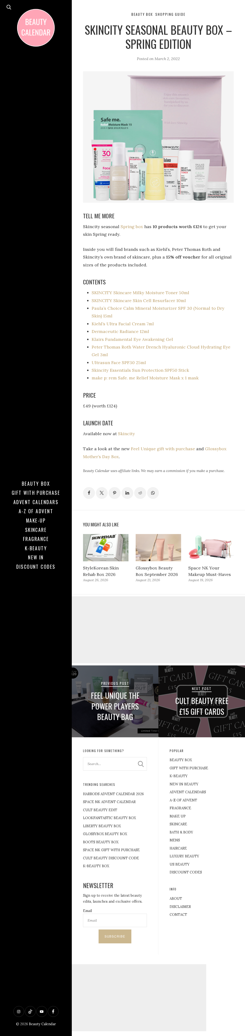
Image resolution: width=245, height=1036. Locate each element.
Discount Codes (36, 566)
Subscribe (115, 936)
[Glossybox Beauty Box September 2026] (158, 547)
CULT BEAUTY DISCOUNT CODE (111, 858)
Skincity (126, 433)
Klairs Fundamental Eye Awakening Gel (132, 339)
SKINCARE (178, 824)
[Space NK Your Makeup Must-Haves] (211, 547)
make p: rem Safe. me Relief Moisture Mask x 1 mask (145, 378)
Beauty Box (36, 483)
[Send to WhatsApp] (153, 493)
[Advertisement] (158, 629)
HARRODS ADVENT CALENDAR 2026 (113, 794)
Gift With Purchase (36, 492)
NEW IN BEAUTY (184, 784)
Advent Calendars (36, 502)
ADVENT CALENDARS (188, 792)
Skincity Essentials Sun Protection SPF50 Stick (140, 370)
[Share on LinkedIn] (128, 493)
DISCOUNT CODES (186, 872)
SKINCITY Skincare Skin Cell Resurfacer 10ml (139, 300)
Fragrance (36, 538)
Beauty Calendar (42, 1024)
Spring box (132, 226)
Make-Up (36, 520)
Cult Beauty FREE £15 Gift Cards (201, 706)
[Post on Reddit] (140, 493)
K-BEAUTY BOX (96, 866)
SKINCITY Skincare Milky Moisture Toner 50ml (140, 292)
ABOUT (176, 898)
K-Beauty (36, 548)
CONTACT (178, 914)
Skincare (36, 529)
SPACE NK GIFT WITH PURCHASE (111, 850)
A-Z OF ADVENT (36, 511)
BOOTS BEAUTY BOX (100, 842)
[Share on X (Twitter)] (102, 493)
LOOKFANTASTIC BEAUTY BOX (109, 818)
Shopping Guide (170, 14)
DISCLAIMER (180, 907)
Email (87, 911)
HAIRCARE (178, 848)
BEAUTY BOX (181, 760)
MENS (175, 840)
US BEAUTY (179, 864)
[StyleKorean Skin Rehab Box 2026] (105, 547)
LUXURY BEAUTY (184, 856)
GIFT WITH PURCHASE (189, 768)
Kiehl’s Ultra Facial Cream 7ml (123, 324)
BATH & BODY (181, 832)
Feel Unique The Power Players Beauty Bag (115, 706)
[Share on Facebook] (89, 493)
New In (36, 557)
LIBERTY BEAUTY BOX (102, 826)
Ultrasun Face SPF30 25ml (119, 362)
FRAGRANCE (180, 808)
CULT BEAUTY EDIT (100, 810)
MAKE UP (178, 816)
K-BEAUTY (179, 776)
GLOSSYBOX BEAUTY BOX (105, 834)
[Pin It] (115, 493)
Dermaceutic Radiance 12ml (120, 331)
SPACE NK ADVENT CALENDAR (109, 802)
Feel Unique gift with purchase (163, 448)
